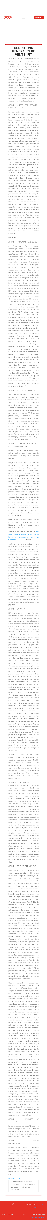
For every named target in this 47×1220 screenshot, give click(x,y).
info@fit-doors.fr (14, 1178)
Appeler (38, 17)
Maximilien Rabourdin (38, 1217)
